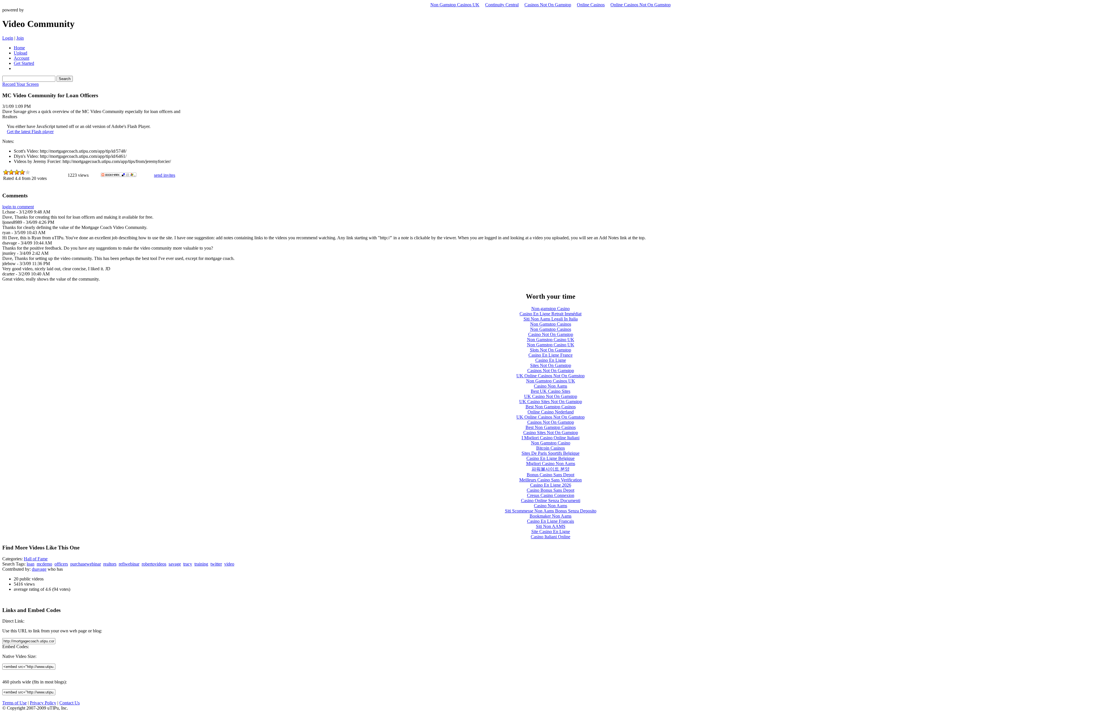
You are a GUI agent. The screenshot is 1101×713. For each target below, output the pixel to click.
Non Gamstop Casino (550, 442)
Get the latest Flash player (30, 131)
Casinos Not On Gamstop (547, 4)
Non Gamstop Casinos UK (454, 4)
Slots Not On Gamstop (550, 349)
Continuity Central (502, 4)
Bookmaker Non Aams (550, 516)
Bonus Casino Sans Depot (550, 474)
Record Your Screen (20, 84)
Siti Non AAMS (550, 526)
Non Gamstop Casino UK (550, 339)
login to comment (18, 206)
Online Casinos (591, 4)
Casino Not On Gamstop (550, 334)
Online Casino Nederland (551, 411)
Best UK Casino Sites (550, 391)
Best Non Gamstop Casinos (551, 406)
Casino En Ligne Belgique (550, 458)
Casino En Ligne (550, 360)
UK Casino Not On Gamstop (550, 396)
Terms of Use (14, 702)
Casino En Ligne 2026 (550, 485)
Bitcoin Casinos (550, 448)
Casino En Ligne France (550, 355)
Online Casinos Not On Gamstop (640, 4)
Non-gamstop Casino (550, 308)
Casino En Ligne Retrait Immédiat (550, 313)
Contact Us (69, 702)
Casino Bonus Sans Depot (550, 490)
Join (20, 38)
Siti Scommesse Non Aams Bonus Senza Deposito (550, 510)
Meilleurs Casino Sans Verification (550, 479)
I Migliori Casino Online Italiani (550, 437)
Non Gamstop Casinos (550, 324)
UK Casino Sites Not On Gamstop (550, 401)
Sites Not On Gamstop (550, 365)
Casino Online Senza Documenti (550, 500)
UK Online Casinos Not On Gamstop (550, 375)
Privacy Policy (43, 702)
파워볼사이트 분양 (550, 469)
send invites (164, 175)
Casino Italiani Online (550, 536)
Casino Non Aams (550, 386)
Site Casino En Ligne (550, 531)
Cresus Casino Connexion (550, 495)
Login (7, 38)
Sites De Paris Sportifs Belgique (550, 453)
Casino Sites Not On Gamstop (550, 432)
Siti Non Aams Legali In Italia (551, 318)
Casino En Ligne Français (550, 521)
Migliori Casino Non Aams (550, 463)
